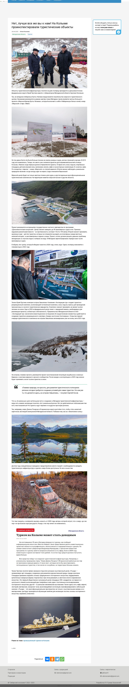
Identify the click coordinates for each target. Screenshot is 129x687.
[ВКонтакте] (47, 659)
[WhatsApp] (62, 659)
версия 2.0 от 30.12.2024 (64, 685)
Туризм (30, 34)
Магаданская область (18, 34)
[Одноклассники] (52, 659)
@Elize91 (105, 673)
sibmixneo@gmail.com (64, 673)
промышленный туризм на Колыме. (36, 641)
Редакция (11, 676)
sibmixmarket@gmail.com (110, 676)
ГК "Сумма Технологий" (113, 683)
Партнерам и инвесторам (17, 673)
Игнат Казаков (24, 31)
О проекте (11, 669)
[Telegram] (57, 659)
